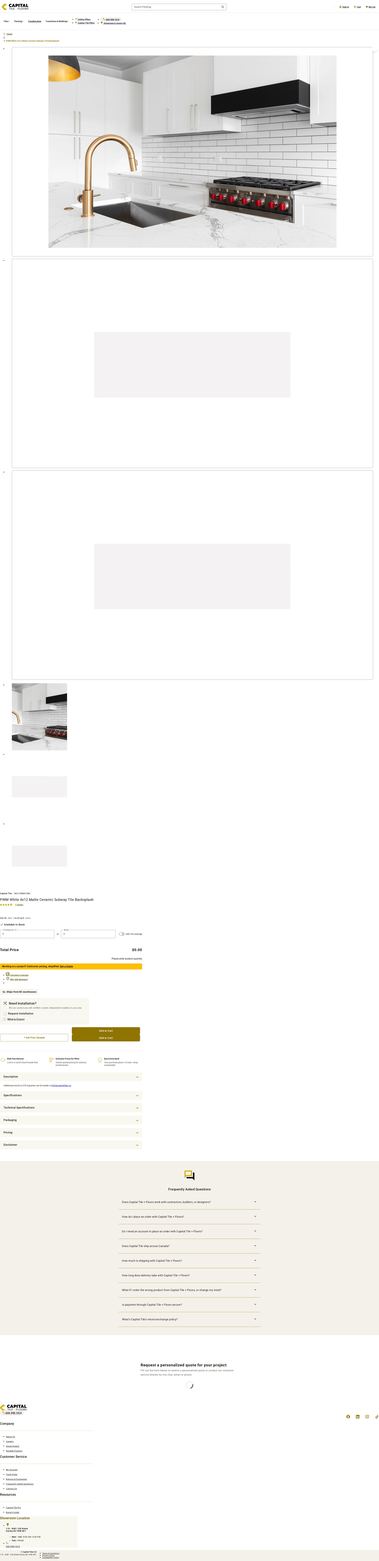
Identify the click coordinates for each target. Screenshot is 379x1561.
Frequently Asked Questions (19, 1484)
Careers (10, 1441)
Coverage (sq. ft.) (10, 930)
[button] (6, 904)
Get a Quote (66, 966)
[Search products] (223, 7)
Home (9, 34)
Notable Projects (14, 1451)
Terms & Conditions (50, 1553)
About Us (10, 1437)
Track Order (11, 1474)
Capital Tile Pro (13, 1507)
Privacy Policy (48, 1555)
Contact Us (11, 1489)
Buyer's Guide (12, 1512)
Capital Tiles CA (29, 1552)
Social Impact (12, 1446)
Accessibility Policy (50, 1558)
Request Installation (20, 1013)
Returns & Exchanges (16, 1479)
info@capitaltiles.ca (61, 1085)
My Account (12, 1470)
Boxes (66, 930)
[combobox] (179, 7)
